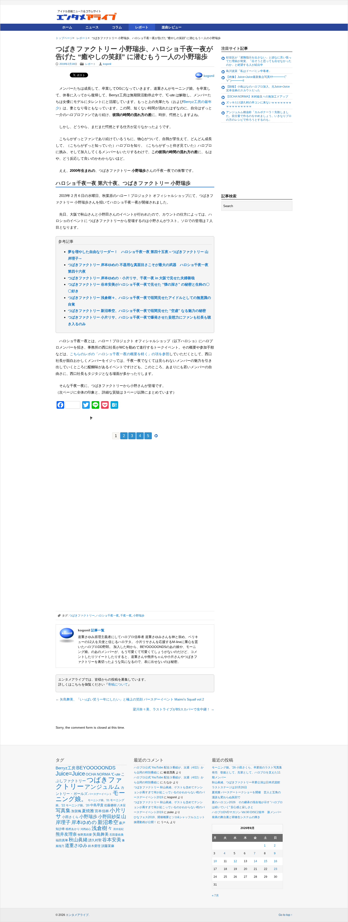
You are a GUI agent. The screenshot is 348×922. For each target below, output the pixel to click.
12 (235, 861)
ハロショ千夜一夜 (107, 615)
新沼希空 (108, 822)
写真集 (63, 810)
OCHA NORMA (98, 774)
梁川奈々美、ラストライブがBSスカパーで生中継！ (173, 709)
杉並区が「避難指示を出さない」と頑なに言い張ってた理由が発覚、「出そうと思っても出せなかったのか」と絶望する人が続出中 (258, 61)
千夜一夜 (126, 615)
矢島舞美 (101, 834)
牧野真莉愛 (85, 834)
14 (255, 861)
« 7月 (215, 895)
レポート (141, 27)
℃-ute (115, 774)
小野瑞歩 (138, 615)
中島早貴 (96, 805)
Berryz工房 (66, 768)
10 (215, 861)
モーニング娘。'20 (77, 805)
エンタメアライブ (77, 915)
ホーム (67, 27)
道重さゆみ (76, 845)
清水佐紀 (118, 829)
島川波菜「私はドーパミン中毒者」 (249, 71)
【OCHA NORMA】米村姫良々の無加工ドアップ (257, 96)
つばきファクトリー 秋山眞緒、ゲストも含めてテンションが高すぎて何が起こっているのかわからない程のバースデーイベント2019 (169, 792)
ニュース (92, 27)
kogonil (107, 63)
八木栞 (121, 805)
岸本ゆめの (84, 822)
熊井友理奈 (66, 834)
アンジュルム (102, 787)
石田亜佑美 (116, 834)
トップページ (64, 38)
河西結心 (85, 829)
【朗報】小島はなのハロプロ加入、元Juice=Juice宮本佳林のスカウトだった (258, 88)
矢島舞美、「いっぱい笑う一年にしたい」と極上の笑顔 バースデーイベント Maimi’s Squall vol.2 (130, 699)
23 (275, 869)
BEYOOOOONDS (96, 767)
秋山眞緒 (78, 839)
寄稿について (118, 684)
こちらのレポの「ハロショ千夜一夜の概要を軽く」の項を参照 (119, 354)
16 (275, 861)
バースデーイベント (100, 794)
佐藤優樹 (110, 805)
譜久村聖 (95, 840)
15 (265, 861)
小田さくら (70, 817)
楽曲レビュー (172, 27)
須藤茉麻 (107, 846)
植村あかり (73, 829)
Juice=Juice (70, 773)
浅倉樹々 (102, 828)
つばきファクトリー (82, 615)
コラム (117, 27)
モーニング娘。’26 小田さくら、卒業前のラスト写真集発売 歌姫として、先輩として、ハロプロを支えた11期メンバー (247, 772)
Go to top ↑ (285, 915)
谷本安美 (111, 839)
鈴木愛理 (94, 846)
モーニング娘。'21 (98, 800)
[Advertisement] (91, 477)
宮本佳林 (102, 811)
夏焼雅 (88, 810)
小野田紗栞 (109, 816)
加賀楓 (76, 811)
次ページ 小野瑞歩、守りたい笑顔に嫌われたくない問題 (135, 418)
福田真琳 (62, 840)
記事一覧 (97, 630)
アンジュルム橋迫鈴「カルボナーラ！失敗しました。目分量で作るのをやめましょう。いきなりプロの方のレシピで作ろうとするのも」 (258, 116)
